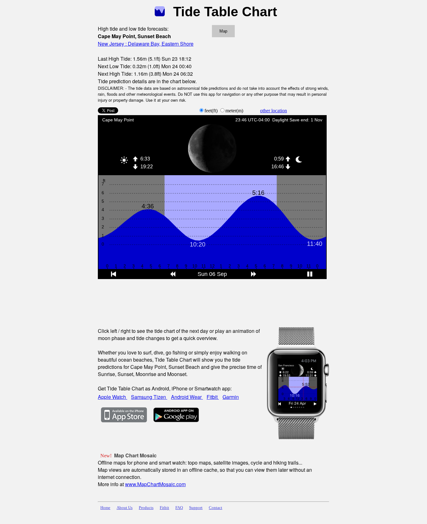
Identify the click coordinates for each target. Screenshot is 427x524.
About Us (125, 508)
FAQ (179, 508)
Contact (215, 508)
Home (105, 508)
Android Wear (187, 396)
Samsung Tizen (149, 396)
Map (223, 31)
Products (146, 508)
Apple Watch (112, 396)
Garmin (231, 396)
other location (273, 110)
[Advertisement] (211, 299)
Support (196, 508)
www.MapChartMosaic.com (155, 484)
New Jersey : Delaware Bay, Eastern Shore (145, 43)
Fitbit (213, 396)
